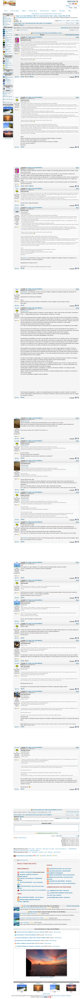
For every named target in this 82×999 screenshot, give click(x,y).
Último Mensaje (57, 932)
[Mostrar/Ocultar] (12, 13)
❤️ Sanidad (36, 855)
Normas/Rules (7, 24)
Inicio (5, 10)
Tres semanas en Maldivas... (8, 59)
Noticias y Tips (32, 10)
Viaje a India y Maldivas (55, 895)
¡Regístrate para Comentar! (51, 13)
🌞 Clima (55, 855)
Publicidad (68, 995)
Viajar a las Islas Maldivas (46, 977)
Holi (30, 852)
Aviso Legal (56, 995)
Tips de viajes (26, 905)
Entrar (73, 1)
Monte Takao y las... (8, 102)
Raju (45, 852)
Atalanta (17, 418)
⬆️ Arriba (17, 76)
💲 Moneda (49, 855)
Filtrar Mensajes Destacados (72, 34)
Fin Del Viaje (7, 82)
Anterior (60, 20)
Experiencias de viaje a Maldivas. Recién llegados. (28, 940)
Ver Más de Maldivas (8, 72)
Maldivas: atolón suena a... (8, 63)
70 (69, 20)
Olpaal (17, 97)
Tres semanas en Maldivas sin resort (28, 913)
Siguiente (77, 20)
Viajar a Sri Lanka (8, 29)
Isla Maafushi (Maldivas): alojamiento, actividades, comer (30, 946)
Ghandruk (41, 852)
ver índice (76, 29)
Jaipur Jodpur (32, 848)
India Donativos (57, 852)
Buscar (68, 5)
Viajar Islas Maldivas (34, 850)
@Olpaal (25, 257)
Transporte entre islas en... (8, 38)
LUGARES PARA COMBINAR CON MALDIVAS (60, 892)
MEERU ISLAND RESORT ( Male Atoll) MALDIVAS (62, 875)
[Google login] (77, 1)
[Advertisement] (40, 3)
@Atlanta (25, 538)
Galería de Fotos (44, 10)
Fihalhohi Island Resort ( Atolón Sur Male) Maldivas (62, 883)
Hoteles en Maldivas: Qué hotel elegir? (25, 943)
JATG (17, 562)
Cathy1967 (17, 691)
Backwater (50, 852)
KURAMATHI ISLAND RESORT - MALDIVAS (60, 881)
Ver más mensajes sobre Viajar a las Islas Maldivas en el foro (47, 33)
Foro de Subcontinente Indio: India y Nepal (25, 17)
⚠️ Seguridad (43, 855)
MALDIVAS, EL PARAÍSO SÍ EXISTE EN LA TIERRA (32, 918)
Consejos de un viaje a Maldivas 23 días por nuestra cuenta (33, 907)
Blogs (23, 10)
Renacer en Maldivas (7, 61)
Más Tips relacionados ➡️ (73, 905)
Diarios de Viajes (7, 21)
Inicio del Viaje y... (8, 84)
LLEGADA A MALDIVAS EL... (8, 80)
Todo (75, 7)
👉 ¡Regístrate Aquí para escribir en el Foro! (46, 833)
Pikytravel (17, 580)
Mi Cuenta (61, 10)
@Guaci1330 (26, 421)
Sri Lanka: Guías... (9, 33)
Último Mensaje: (65, 27)
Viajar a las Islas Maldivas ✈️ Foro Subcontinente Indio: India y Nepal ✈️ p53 (41, 16)
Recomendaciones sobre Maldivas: (24, 855)
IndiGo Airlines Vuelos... (8, 49)
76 (73, 20)
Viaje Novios (39, 848)
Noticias (5, 22)
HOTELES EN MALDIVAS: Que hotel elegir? (60, 868)
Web (69, 10)
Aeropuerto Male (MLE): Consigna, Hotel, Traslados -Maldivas (31, 937)
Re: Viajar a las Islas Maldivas (34, 37)
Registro (69, 1)
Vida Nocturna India (24, 850)
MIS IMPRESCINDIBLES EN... (9, 77)
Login (42, 13)
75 (71, 20)
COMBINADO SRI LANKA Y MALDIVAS (59, 890)
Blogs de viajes (33, 911)
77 (74, 20)
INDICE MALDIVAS (24, 29)
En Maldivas (8, 88)
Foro (71, 7)
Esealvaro (17, 207)
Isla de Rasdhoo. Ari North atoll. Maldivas (26, 934)
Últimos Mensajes (36, 13)
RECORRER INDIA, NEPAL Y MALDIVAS (59, 897)
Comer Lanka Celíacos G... (61, 848)
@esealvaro (26, 311)
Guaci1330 (17, 308)
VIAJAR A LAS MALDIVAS (26, 872)
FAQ (60, 13)
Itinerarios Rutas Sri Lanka (8, 40)
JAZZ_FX (17, 640)
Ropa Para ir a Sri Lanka (48, 848)
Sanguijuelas (35, 852)
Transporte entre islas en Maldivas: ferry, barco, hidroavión (30, 932)
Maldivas (22, 25)
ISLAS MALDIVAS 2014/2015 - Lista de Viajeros (31, 897)
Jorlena (17, 37)
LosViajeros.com (44, 995)
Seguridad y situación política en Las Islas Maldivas (32, 890)
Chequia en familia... (8, 92)
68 (66, 20)
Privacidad (62, 995)
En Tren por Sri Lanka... (8, 45)
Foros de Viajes (14, 10)
